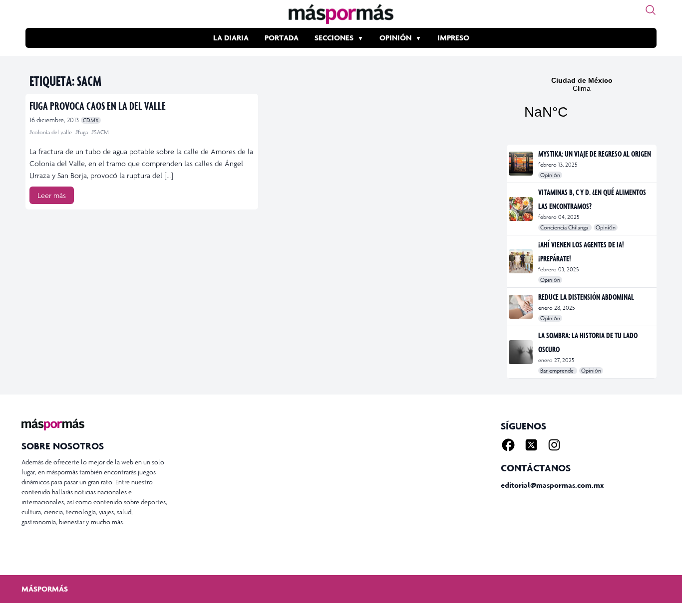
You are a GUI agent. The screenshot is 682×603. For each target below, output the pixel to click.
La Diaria (231, 37)
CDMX (91, 120)
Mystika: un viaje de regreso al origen (594, 154)
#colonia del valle (51, 132)
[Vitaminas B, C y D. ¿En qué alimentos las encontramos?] (521, 209)
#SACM (100, 132)
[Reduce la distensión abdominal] (521, 307)
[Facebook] (508, 444)
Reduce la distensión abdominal (586, 297)
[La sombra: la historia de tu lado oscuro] (521, 352)
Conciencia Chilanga (565, 227)
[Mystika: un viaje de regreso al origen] (521, 164)
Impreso (453, 37)
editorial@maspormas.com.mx (552, 485)
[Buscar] (651, 10)
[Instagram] (554, 444)
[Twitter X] (531, 444)
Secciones (334, 37)
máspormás (44, 589)
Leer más (51, 195)
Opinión (395, 37)
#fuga (82, 132)
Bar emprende (557, 370)
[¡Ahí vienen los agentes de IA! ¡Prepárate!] (521, 261)
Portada (282, 37)
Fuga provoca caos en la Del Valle (97, 105)
